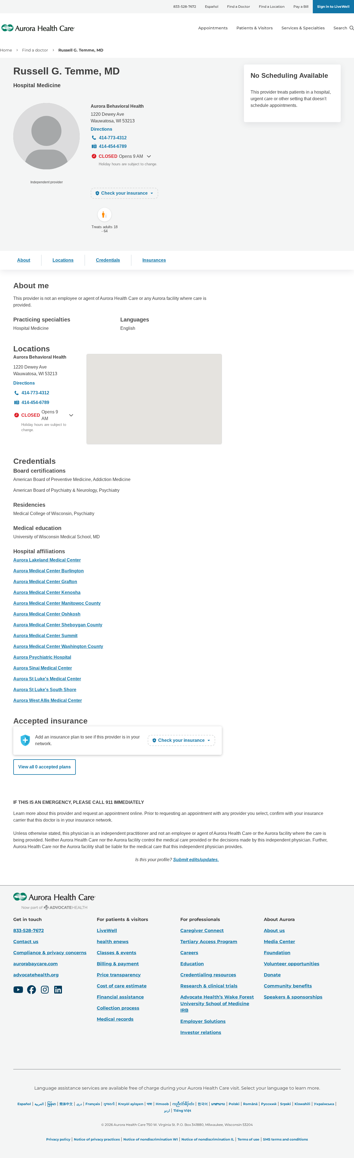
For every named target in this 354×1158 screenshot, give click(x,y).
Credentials (108, 260)
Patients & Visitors (254, 27)
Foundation (277, 952)
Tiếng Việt (182, 1110)
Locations (63, 260)
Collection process (118, 1008)
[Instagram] (44, 990)
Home (6, 50)
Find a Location (272, 6)
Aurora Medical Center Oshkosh (46, 614)
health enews (113, 941)
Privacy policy (58, 1139)
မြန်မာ (51, 1104)
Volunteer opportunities (291, 963)
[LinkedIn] (58, 990)
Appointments (213, 27)
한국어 (203, 1104)
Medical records (115, 1019)
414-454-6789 (113, 146)
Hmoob (162, 1104)
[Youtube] (18, 990)
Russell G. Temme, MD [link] (80, 50)
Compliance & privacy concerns (50, 952)
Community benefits (288, 986)
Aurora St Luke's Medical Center (47, 678)
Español (211, 6)
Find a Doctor (238, 6)
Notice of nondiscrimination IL (207, 1139)
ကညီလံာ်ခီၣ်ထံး (183, 1104)
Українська (324, 1104)
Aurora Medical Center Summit (45, 635)
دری (79, 1104)
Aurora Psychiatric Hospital (42, 657)
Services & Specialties (303, 27)
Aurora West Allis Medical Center (47, 700)
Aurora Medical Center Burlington (48, 570)
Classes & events (116, 952)
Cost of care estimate (122, 986)
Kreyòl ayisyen (130, 1104)
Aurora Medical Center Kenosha (46, 592)
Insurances (154, 260)
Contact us (25, 941)
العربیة (39, 1104)
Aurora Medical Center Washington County (58, 646)
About (23, 260)
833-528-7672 (184, 6)
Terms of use (248, 1139)
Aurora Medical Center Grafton (45, 581)
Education (192, 963)
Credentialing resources (208, 974)
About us (274, 930)
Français (92, 1104)
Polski (234, 1104)
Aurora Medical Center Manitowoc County (57, 603)
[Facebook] (31, 990)
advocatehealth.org (36, 974)
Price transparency (119, 974)
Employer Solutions (203, 1021)
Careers (189, 952)
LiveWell (107, 930)
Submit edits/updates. (196, 859)
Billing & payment (118, 963)
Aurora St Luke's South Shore (44, 689)
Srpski (285, 1104)
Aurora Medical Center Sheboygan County (57, 624)
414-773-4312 (113, 137)
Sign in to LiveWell (333, 6)
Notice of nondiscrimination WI (150, 1139)
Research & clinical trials (209, 986)
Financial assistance (120, 997)
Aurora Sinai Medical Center (42, 668)
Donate (272, 974)
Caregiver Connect (202, 930)
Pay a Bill (300, 6)
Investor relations (200, 1032)
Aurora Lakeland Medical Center (47, 560)
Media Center (279, 941)
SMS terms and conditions (285, 1139)
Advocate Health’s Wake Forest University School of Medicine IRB (217, 1003)
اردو (167, 1110)
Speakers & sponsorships (293, 997)
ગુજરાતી (108, 1104)
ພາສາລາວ (218, 1104)
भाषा (149, 1104)
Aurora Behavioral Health (117, 106)
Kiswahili (302, 1104)
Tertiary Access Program (208, 941)
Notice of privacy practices (97, 1139)
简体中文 (66, 1104)
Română (250, 1104)
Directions (101, 129)
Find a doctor (35, 50)
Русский (269, 1104)
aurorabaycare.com (35, 963)
